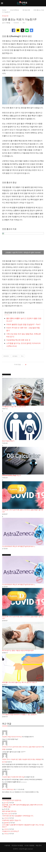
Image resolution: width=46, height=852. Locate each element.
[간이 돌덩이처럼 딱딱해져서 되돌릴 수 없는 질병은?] (23, 700)
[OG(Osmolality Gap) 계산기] (23, 460)
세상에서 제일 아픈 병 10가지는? (12, 737)
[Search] (44, 3)
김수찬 (6, 803)
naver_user (7, 814)
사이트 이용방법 (29, 845)
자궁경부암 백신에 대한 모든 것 (18, 340)
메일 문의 (39, 845)
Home (4, 10)
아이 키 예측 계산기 (8, 789)
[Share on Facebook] (28, 365)
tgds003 (6, 823)
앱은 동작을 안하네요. (9, 811)
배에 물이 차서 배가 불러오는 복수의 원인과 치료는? (19, 682)
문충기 (4, 749)
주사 (22, 356)
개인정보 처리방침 (17, 845)
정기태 (4, 762)
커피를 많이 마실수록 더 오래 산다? (14, 406)
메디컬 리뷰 (26, 10)
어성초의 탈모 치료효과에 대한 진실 (13, 777)
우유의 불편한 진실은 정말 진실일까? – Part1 (23, 324)
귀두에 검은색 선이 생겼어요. (12, 800)
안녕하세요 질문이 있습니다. (11, 820)
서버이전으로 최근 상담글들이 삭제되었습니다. (17, 816)
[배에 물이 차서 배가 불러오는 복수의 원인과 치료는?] (23, 667)
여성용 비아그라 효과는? (10, 831)
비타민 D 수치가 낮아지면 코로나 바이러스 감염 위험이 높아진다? (22, 747)
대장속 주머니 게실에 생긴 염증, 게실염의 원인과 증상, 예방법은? (22, 759)
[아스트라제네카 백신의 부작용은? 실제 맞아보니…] (23, 531)
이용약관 (7, 845)
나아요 (6, 818)
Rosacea (6, 356)
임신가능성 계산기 (8, 441)
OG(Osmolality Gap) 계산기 (11, 475)
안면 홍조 (14, 356)
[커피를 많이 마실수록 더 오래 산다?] (23, 392)
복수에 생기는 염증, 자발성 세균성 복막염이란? (17, 650)
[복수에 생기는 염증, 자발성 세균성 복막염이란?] (23, 636)
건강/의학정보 (14, 10)
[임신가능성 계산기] (23, 426)
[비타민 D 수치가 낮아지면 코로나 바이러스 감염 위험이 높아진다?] (23, 495)
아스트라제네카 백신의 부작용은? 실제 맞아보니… (18, 546)
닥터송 (8, 23)
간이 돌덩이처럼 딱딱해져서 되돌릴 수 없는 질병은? (19, 714)
